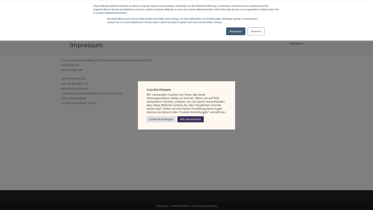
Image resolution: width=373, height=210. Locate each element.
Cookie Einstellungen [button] (161, 119)
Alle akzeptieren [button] (190, 119)
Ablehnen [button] (256, 31)
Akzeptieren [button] (235, 31)
